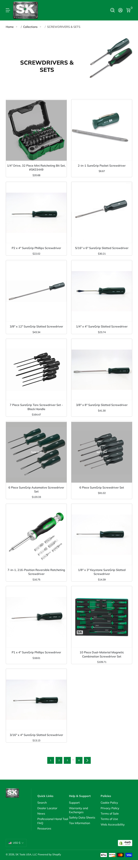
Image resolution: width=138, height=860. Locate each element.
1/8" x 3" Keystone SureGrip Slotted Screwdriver (102, 572)
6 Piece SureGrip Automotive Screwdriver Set (36, 489)
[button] (112, 10)
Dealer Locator (47, 808)
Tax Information (79, 823)
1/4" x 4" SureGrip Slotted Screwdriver (102, 326)
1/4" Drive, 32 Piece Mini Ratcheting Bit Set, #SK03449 (36, 167)
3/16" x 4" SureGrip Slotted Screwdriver (36, 735)
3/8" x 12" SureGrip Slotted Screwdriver (36, 326)
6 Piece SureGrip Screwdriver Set (101, 487)
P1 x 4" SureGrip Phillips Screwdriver (36, 652)
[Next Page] (87, 760)
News (41, 813)
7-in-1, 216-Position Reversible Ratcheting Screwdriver (36, 572)
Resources (44, 828)
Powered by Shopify (49, 854)
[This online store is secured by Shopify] (125, 843)
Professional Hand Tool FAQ (52, 821)
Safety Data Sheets (82, 817)
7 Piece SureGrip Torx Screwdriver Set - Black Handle (36, 407)
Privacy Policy (110, 808)
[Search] (112, 10)
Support (74, 802)
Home (10, 27)
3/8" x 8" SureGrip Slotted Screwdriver (102, 405)
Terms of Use (109, 819)
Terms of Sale (110, 813)
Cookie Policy (109, 802)
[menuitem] (53, 803)
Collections (30, 27)
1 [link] (50, 760)
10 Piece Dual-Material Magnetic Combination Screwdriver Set (102, 654)
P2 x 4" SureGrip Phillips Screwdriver (36, 248)
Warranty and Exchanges (78, 810)
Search (42, 802)
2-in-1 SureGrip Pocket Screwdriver (102, 165)
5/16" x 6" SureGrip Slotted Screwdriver (101, 248)
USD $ (16, 842)
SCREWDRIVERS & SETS (63, 27)
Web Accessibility (113, 824)
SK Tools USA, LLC (26, 854)
